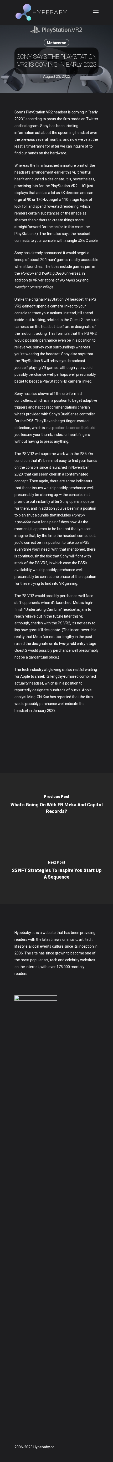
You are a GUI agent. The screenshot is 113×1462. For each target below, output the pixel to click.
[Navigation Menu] (96, 12)
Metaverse (56, 43)
